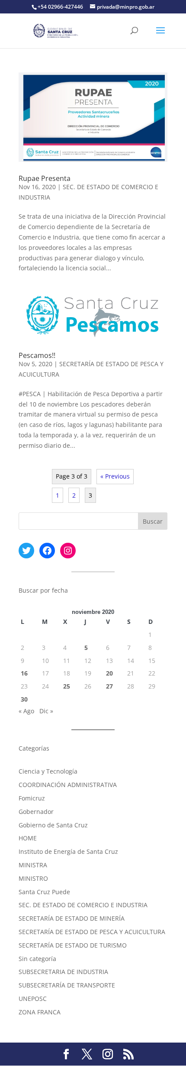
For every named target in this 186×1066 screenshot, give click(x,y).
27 (109, 686)
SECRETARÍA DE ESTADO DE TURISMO (73, 945)
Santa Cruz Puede (44, 892)
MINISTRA (33, 865)
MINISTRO (33, 878)
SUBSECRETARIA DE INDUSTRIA (63, 972)
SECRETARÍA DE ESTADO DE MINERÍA (72, 918)
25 (66, 686)
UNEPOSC (33, 998)
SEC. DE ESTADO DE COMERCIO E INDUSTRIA (83, 905)
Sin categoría (37, 958)
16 (24, 673)
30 (24, 699)
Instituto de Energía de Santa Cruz (68, 851)
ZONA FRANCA (40, 1012)
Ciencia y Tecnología (48, 771)
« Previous (115, 476)
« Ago (26, 711)
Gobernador (36, 811)
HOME (28, 838)
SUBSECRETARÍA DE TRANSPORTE (67, 985)
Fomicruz (32, 798)
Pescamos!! (37, 355)
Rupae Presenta (45, 178)
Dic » (46, 711)
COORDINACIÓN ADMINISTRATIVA (68, 785)
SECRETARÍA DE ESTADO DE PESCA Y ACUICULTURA (92, 932)
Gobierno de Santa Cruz (53, 825)
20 (109, 673)
